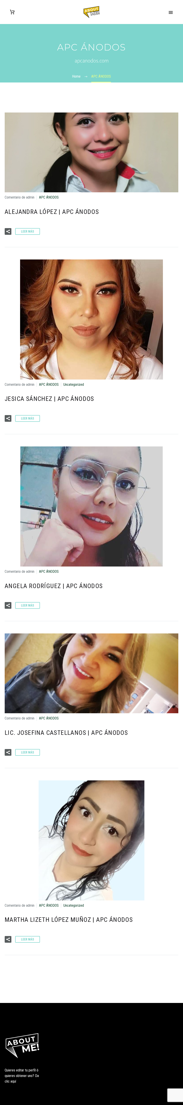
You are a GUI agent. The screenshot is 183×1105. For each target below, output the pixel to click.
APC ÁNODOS (49, 197)
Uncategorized (73, 384)
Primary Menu (171, 12)
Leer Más (27, 231)
